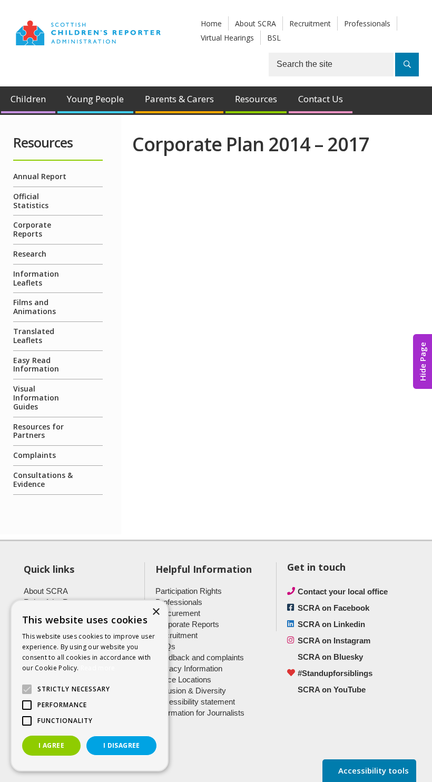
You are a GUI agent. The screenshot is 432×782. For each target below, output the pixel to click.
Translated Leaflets (33, 335)
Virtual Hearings (227, 38)
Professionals (367, 23)
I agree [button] (51, 745)
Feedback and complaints (199, 657)
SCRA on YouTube (332, 689)
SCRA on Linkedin (331, 624)
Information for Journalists (199, 712)
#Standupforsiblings (335, 673)
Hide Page (422, 361)
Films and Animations (34, 306)
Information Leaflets (36, 278)
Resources (256, 99)
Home (211, 23)
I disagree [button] (121, 745)
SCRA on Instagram (334, 640)
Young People (95, 99)
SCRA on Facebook (333, 607)
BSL (274, 38)
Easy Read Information (36, 364)
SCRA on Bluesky (330, 656)
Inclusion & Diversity (190, 690)
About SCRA (255, 23)
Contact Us (320, 99)
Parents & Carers (179, 99)
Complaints (34, 455)
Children (28, 99)
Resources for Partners (38, 431)
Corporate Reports (32, 229)
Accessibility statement (195, 701)
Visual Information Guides (36, 398)
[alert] (90, 685)
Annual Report (39, 176)
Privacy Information (188, 668)
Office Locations (183, 679)
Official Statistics (30, 200)
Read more (98, 667)
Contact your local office (343, 591)
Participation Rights (188, 590)
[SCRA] (88, 31)
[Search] (407, 64)
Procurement (177, 613)
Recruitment (310, 23)
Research (29, 254)
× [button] (156, 612)
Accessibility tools (372, 770)
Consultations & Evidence (43, 479)
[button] (26, 689)
